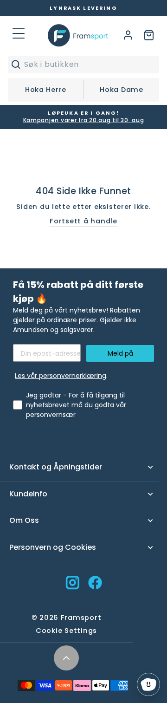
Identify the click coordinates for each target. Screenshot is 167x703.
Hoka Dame (121, 89)
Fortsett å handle (83, 221)
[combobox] (89, 64)
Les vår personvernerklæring (60, 375)
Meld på (120, 353)
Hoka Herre (45, 89)
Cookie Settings (66, 630)
